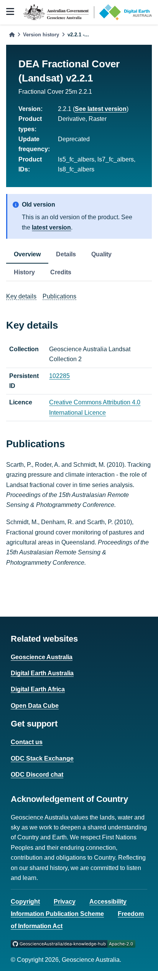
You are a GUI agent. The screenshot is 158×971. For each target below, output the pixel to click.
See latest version (101, 109)
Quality (101, 254)
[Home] (12, 35)
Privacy (65, 901)
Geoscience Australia (41, 657)
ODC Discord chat (37, 774)
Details (66, 254)
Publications (59, 296)
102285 (59, 376)
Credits (60, 272)
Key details (21, 296)
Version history (41, 34)
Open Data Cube (35, 705)
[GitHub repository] (73, 943)
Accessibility (108, 901)
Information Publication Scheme (57, 914)
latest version (51, 227)
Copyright (25, 901)
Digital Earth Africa (38, 689)
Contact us (27, 742)
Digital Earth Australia (42, 673)
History (24, 272)
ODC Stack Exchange (42, 758)
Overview (27, 254)
